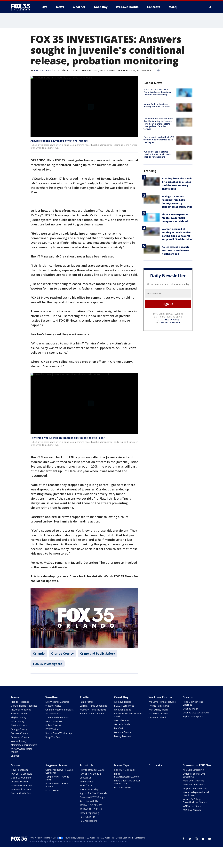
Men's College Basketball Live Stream (196, 794)
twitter (189, 838)
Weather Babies (122, 709)
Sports (187, 697)
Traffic (84, 697)
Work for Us (86, 785)
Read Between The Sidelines (193, 703)
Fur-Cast (118, 728)
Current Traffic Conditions (93, 705)
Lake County (17, 721)
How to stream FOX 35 (92, 769)
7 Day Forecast (53, 713)
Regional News (56, 765)
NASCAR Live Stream (194, 784)
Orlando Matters (19, 781)
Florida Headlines (20, 701)
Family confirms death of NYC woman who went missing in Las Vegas (158, 140)
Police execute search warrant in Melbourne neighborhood (175, 250)
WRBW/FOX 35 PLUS (91, 809)
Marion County (19, 725)
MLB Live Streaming (193, 780)
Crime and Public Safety (97, 653)
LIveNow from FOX (21, 789)
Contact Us (85, 777)
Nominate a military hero (24, 744)
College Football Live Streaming (194, 775)
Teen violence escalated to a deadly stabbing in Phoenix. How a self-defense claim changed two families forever (158, 123)
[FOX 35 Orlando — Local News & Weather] (21, 7)
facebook (183, 838)
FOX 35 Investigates (47, 664)
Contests (155, 765)
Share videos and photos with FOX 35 (127, 782)
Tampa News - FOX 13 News (57, 778)
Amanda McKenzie (42, 70)
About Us (86, 765)
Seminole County (20, 737)
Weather (51, 697)
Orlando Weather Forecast (59, 709)
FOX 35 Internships (90, 789)
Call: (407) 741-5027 (124, 769)
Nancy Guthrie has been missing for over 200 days (156, 105)
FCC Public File (87, 816)
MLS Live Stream (192, 810)
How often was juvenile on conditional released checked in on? (68, 437)
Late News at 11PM (21, 785)
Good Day (121, 697)
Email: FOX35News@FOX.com (126, 775)
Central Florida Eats (21, 793)
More (172, 7)
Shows (15, 765)
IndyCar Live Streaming (195, 788)
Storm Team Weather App (59, 733)
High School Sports (193, 716)
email (209, 838)
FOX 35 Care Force (124, 705)
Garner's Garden (122, 724)
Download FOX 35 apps (92, 797)
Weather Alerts (53, 705)
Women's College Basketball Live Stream (195, 801)
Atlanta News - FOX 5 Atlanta (56, 785)
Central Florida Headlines (24, 705)
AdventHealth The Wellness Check (128, 715)
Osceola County (19, 733)
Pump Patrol (86, 701)
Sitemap (15, 755)
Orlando (75, 70)
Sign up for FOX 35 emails (93, 793)
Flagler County (18, 717)
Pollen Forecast (53, 725)
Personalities (86, 781)
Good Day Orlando (21, 777)
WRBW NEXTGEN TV (91, 805)
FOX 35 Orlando (61, 70)
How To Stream (19, 769)
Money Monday (122, 736)
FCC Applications (88, 820)
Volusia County (19, 741)
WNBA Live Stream (193, 806)
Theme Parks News (159, 705)
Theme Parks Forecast (57, 717)
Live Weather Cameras (57, 701)
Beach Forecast (53, 721)
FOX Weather (52, 729)
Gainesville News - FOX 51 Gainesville (59, 771)
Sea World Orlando (158, 713)
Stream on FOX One (197, 765)
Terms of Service (170, 322)
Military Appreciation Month (21, 750)
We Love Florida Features (162, 701)
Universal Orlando (158, 717)
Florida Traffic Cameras (92, 713)
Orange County (62, 653)
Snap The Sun (52, 737)
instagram (196, 838)
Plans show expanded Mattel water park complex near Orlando (175, 218)
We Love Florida (122, 701)
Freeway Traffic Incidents (93, 709)
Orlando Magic (190, 708)
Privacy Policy (171, 319)
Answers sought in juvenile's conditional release (59, 140)
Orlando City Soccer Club (196, 712)
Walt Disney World (158, 709)
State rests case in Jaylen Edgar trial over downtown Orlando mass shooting (157, 92)
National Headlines (21, 709)
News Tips (121, 765)
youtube (203, 838)
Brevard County (19, 713)
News (15, 697)
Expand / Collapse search (210, 7)
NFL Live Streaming (193, 769)
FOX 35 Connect (122, 787)
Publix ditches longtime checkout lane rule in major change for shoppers (157, 154)
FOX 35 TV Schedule (21, 773)
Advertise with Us (89, 801)
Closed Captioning (89, 812)
